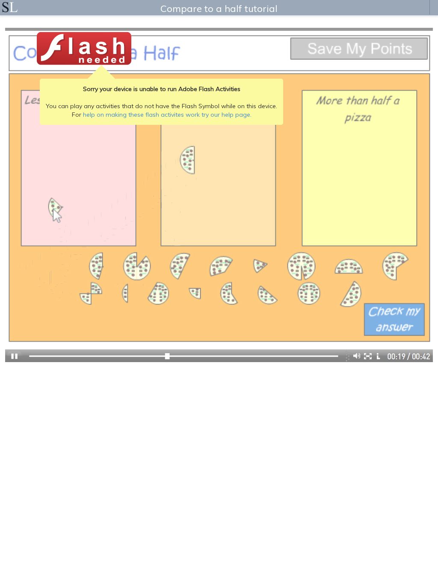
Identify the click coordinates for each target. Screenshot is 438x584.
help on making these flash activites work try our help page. (167, 114)
